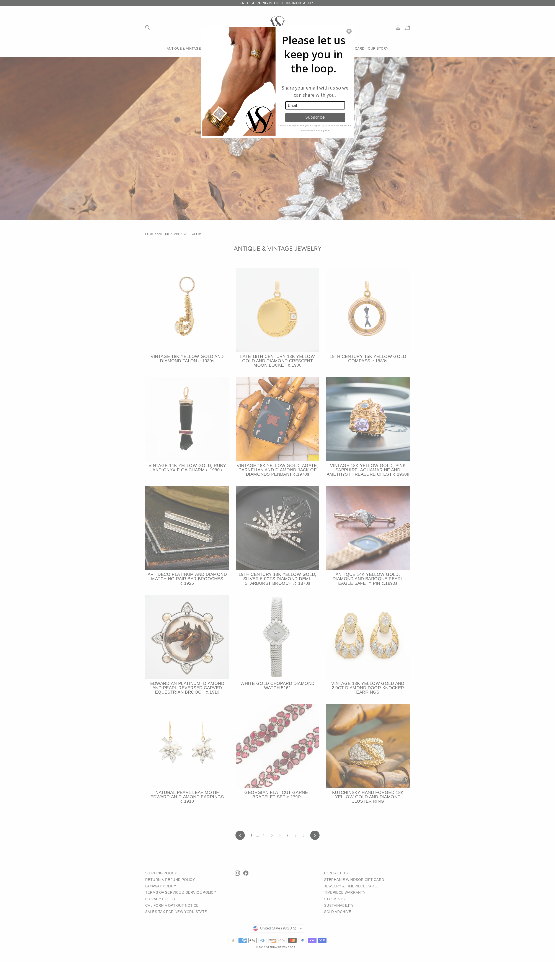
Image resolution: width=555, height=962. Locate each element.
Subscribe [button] (315, 117)
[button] (349, 31)
